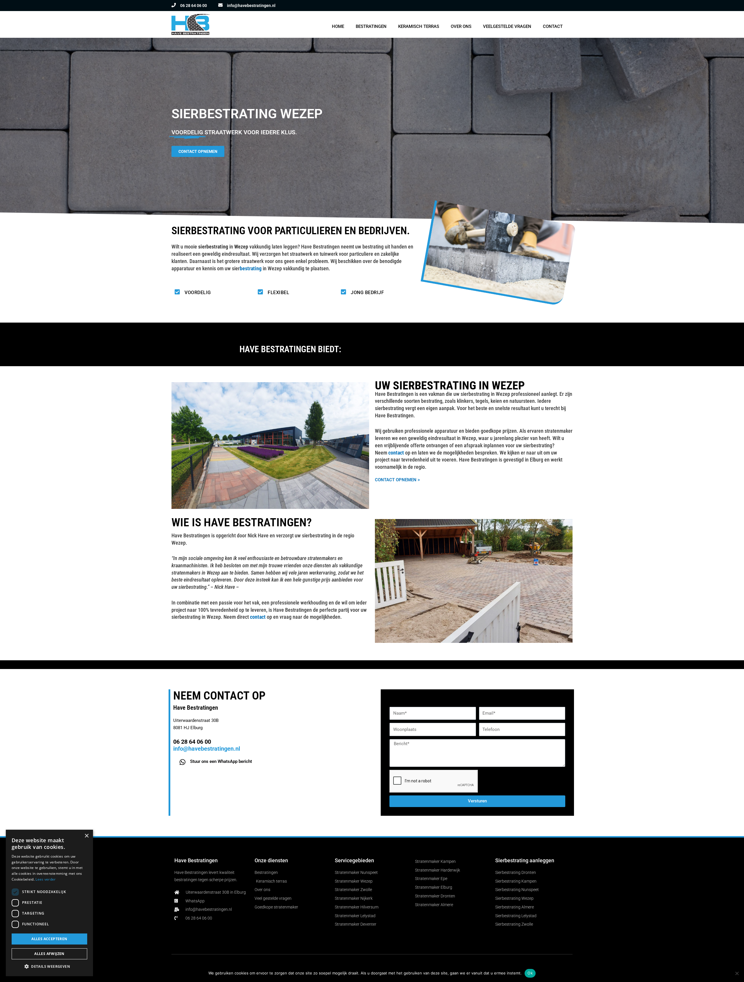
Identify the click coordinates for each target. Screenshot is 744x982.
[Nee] (737, 973)
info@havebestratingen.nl (251, 5)
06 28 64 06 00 (193, 5)
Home (338, 26)
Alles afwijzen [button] (49, 953)
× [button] (86, 836)
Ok (530, 973)
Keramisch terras (418, 26)
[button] (49, 966)
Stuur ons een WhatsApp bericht (221, 761)
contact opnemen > (397, 479)
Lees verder (45, 879)
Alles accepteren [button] (49, 938)
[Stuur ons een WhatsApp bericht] (182, 762)
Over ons (461, 26)
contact (258, 617)
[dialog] (49, 903)
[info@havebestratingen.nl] (220, 5)
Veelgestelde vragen (507, 26)
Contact (553, 26)
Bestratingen (371, 26)
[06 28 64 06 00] (173, 5)
